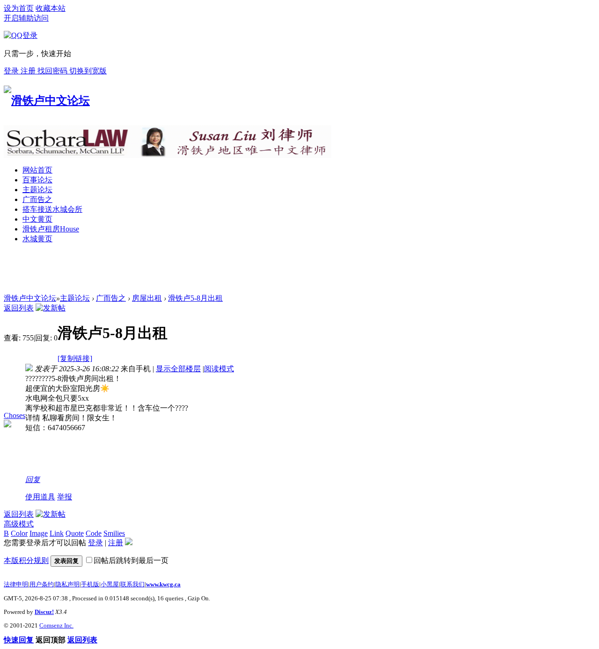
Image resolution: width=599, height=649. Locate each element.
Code (94, 533)
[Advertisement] (174, 273)
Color (19, 533)
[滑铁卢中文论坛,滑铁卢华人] (47, 100)
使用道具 (40, 497)
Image (38, 533)
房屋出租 (147, 298)
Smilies (114, 533)
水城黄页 (37, 239)
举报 (64, 497)
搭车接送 (52, 209)
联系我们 (132, 584)
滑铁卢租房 (50, 229)
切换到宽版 (88, 71)
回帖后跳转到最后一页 (131, 560)
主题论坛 (37, 190)
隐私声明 (67, 584)
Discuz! (44, 611)
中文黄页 (37, 219)
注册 (29, 71)
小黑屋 (110, 584)
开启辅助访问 (26, 18)
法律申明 (16, 584)
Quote (75, 533)
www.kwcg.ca (163, 584)
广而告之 (37, 199)
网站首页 (37, 170)
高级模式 (19, 524)
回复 (32, 479)
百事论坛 (37, 180)
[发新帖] (51, 308)
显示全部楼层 (178, 369)
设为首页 (19, 8)
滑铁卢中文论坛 (30, 298)
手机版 (90, 584)
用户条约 (41, 584)
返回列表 (19, 308)
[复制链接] (75, 358)
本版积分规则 (26, 560)
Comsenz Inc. (56, 625)
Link (57, 533)
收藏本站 (51, 8)
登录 (12, 71)
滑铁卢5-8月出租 (195, 298)
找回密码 (53, 71)
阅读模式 (219, 369)
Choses (14, 415)
